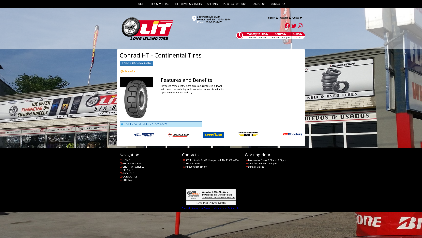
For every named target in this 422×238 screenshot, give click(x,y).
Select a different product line (137, 63)
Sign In (272, 17)
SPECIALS (128, 170)
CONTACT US (130, 176)
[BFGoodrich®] (257, 134)
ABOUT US (129, 173)
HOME (126, 160)
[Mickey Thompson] (212, 134)
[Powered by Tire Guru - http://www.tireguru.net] (193, 194)
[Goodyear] (177, 134)
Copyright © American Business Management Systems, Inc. (211, 208)
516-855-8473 (214, 22)
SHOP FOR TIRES (132, 163)
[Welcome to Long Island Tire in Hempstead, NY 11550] (148, 28)
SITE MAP (128, 179)
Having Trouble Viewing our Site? (211, 202)
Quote (296, 17)
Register (284, 17)
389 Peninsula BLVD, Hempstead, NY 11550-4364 (213, 18)
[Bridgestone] (291, 134)
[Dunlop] (142, 134)
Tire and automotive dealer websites (218, 196)
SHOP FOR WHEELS (133, 166)
